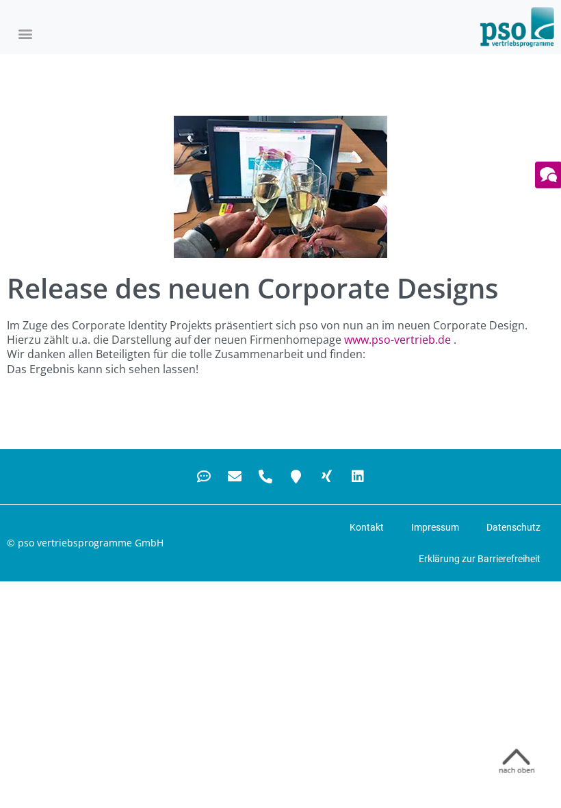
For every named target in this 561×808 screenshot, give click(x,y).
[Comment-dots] (204, 476)
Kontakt (367, 527)
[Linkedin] (358, 476)
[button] (25, 34)
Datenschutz (513, 527)
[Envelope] (234, 476)
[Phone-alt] (265, 476)
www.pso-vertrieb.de (397, 339)
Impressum (435, 527)
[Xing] (327, 476)
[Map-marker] (296, 476)
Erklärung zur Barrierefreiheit (479, 558)
